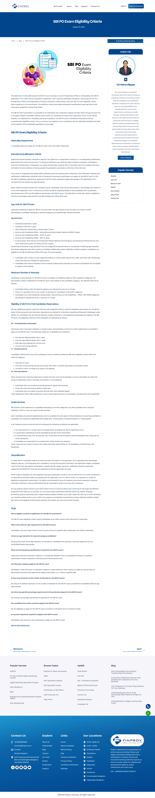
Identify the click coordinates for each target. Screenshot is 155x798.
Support (84, 6)
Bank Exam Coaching (71, 489)
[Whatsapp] (148, 713)
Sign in (123, 6)
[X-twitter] (13, 767)
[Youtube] (29, 767)
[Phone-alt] (148, 706)
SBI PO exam (63, 118)
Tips (76, 6)
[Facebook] (25, 767)
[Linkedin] (17, 767)
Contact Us (95, 6)
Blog (113, 665)
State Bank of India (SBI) (23, 96)
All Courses (58, 6)
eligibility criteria (47, 104)
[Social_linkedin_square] (125, 79)
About (69, 6)
